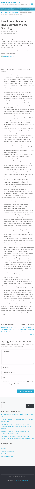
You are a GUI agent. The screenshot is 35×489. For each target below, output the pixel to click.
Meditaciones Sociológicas (12, 2)
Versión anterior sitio (11, 12)
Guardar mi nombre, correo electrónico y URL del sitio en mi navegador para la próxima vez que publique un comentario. (17, 384)
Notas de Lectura (6, 454)
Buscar (3, 402)
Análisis (3, 448)
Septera (17, 480)
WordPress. (25, 480)
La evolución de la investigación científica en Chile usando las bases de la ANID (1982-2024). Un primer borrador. (16, 426)
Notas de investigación (7, 451)
